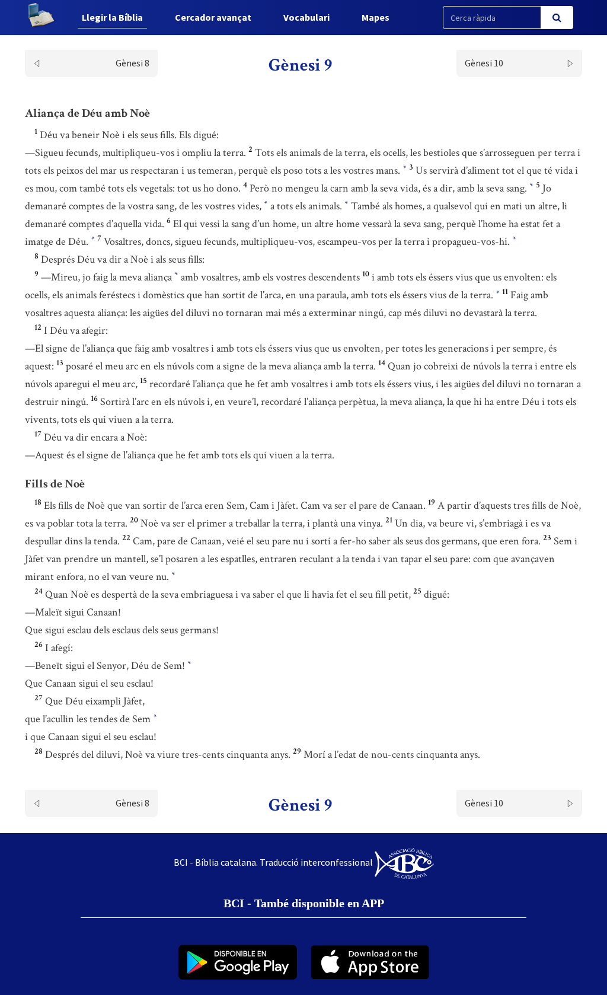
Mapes (375, 17)
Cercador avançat (213, 17)
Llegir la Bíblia (112, 17)
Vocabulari (306, 17)
